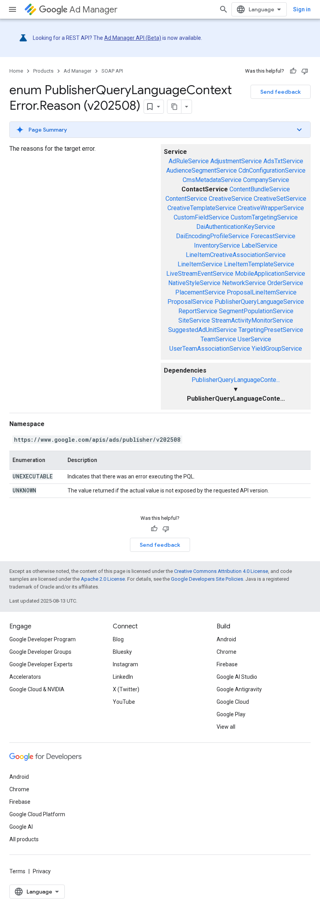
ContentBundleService (259, 189)
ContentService (186, 198)
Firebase (227, 664)
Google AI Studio (237, 677)
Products (43, 71)
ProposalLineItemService (262, 292)
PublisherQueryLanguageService (259, 301)
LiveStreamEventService (199, 273)
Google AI (21, 827)
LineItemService (200, 264)
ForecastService (273, 236)
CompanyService (266, 180)
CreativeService (230, 198)
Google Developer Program (42, 639)
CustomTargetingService (264, 217)
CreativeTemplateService (201, 208)
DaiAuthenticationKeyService (235, 226)
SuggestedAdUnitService (202, 330)
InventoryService (217, 245)
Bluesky (122, 652)
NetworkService (244, 283)
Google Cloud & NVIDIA (36, 689)
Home (16, 71)
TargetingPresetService (270, 330)
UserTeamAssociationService (209, 348)
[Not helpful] (305, 71)
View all (226, 727)
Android (226, 639)
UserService (254, 339)
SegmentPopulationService (256, 311)
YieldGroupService (277, 348)
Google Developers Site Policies (207, 579)
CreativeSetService (280, 198)
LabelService (259, 245)
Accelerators (25, 677)
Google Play (231, 714)
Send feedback (280, 91)
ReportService (197, 311)
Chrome (226, 652)
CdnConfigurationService (272, 170)
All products (24, 839)
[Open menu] (12, 9)
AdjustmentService (236, 161)
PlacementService (200, 292)
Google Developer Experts (41, 664)
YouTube (124, 702)
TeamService (218, 339)
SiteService (194, 320)
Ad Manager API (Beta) (132, 38)
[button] (160, 129)
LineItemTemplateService (259, 264)
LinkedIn (123, 677)
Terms (17, 871)
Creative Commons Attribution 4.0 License (221, 571)
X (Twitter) (126, 689)
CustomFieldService (201, 217)
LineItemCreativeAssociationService (236, 255)
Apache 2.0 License (103, 579)
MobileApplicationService (270, 273)
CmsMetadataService (212, 180)
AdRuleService (189, 161)
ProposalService (190, 301)
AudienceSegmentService (201, 170)
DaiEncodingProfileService (212, 236)
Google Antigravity (239, 689)
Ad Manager (93, 9)
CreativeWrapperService (271, 208)
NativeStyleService (194, 283)
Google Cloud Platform (37, 814)
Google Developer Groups (40, 652)
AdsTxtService (283, 161)
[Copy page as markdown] (174, 106)
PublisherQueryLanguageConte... (236, 380)
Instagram (125, 664)
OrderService (285, 283)
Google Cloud (233, 702)
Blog (118, 639)
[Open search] (223, 9)
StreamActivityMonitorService (252, 320)
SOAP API (112, 71)
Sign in (302, 9)
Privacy (42, 871)
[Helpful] (293, 71)
